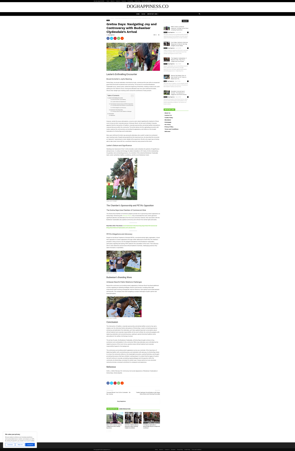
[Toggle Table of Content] (131, 95)
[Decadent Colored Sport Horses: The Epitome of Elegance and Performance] (167, 93)
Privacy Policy (130, 1)
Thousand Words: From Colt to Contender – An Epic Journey (118, 393)
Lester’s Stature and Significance (119, 101)
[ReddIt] (122, 38)
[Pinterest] (115, 38)
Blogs (143, 14)
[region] (20, 440)
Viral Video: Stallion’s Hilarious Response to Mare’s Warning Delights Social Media (131, 426)
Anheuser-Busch (127, 215)
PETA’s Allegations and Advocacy (119, 107)
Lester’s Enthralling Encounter (115, 97)
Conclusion (111, 113)
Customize (10, 444)
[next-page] (110, 431)
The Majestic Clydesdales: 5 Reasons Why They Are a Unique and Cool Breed (151, 426)
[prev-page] (107, 431)
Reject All (20, 444)
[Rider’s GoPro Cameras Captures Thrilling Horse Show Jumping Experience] (114, 418)
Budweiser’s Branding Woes (117, 109)
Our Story (168, 124)
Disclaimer (124, 1)
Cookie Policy (137, 1)
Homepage (168, 122)
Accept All (30, 444)
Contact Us (118, 1)
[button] (199, 14)
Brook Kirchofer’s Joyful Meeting (119, 99)
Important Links (152, 14)
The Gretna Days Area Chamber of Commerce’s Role (122, 105)
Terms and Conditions (146, 1)
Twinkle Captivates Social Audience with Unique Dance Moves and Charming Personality (148, 393)
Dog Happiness (111, 34)
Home (108, 1)
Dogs (165, 81)
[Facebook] (108, 38)
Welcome (167, 131)
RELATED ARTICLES (112, 409)
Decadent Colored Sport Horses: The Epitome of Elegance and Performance (178, 93)
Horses (112, 18)
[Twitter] (111, 38)
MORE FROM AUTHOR (124, 409)
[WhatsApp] (118, 38)
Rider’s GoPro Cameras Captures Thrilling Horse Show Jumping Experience (114, 426)
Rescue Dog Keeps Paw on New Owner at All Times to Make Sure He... (178, 77)
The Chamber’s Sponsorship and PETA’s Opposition (121, 103)
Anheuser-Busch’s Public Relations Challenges (122, 111)
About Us (112, 1)
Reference (112, 115)
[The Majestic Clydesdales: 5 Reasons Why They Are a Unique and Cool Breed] (151, 418)
